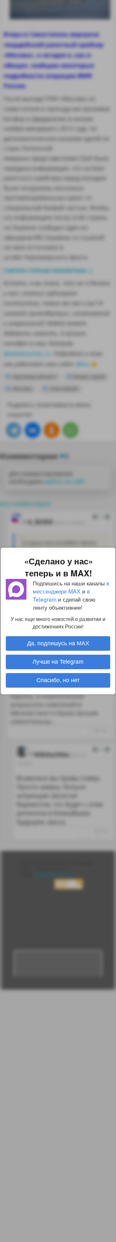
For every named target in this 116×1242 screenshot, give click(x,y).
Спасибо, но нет (58, 680)
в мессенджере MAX (71, 587)
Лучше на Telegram (58, 662)
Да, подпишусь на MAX (58, 643)
